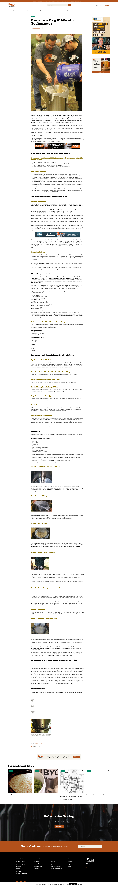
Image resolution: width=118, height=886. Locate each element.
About (105, 9)
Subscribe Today (59, 826)
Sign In (63, 829)
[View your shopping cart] (100, 5)
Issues (93, 9)
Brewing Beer (21, 10)
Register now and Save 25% (80, 1)
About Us (53, 861)
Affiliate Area (36, 868)
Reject (75, 884)
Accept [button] (71, 884)
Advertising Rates (37, 863)
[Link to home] (11, 5)
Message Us (90, 867)
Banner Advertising (38, 866)
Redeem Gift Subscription (56, 868)
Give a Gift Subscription (56, 866)
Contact (109, 9)
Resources (57, 10)
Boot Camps (101, 9)
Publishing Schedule (38, 864)
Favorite (43, 28)
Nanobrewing (65, 10)
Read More (79, 884)
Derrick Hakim (36, 28)
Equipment (49, 10)
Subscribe (107, 5)
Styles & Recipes (11, 10)
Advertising (36, 861)
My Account (70, 863)
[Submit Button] (69, 5)
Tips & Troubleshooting (31, 10)
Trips (52, 869)
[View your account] (97, 5)
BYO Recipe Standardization (21, 873)
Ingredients (42, 10)
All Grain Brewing (38, 743)
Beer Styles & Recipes (20, 861)
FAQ (69, 864)
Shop (96, 9)
